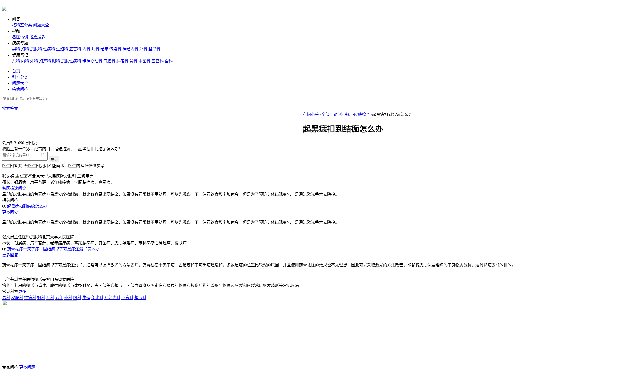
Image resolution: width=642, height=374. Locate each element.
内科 (86, 49)
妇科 (25, 49)
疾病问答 (20, 89)
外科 (143, 49)
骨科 (133, 61)
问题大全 (41, 25)
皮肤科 (36, 49)
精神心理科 (92, 61)
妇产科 (45, 61)
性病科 (49, 49)
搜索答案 (10, 108)
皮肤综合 (362, 114)
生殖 (86, 297)
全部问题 (329, 114)
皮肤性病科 (71, 61)
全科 (169, 61)
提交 (54, 159)
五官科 (75, 49)
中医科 (144, 61)
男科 (16, 49)
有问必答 (311, 114)
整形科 (154, 49)
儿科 (95, 49)
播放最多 (37, 37)
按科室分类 (22, 25)
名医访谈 (20, 37)
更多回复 (10, 212)
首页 (16, 71)
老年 (104, 49)
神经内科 (130, 49)
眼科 (56, 61)
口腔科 (109, 61)
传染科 (115, 49)
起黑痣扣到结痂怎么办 (27, 206)
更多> (23, 291)
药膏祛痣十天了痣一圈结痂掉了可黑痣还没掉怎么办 (53, 249)
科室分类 (20, 77)
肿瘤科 (122, 61)
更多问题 (27, 367)
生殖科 (62, 49)
